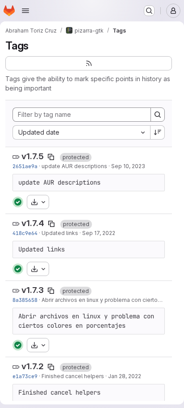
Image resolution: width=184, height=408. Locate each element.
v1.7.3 (32, 290)
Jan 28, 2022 (124, 376)
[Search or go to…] (149, 10)
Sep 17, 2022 (98, 233)
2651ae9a (25, 166)
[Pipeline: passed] (18, 202)
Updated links (60, 233)
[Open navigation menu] (25, 11)
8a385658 (25, 300)
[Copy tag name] (51, 157)
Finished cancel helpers (73, 376)
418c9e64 (25, 233)
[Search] (158, 114)
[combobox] (81, 132)
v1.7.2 (32, 366)
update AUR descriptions (74, 166)
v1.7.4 (32, 223)
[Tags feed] (88, 63)
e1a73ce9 (25, 376)
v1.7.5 (32, 156)
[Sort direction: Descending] (158, 132)
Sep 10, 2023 (128, 166)
